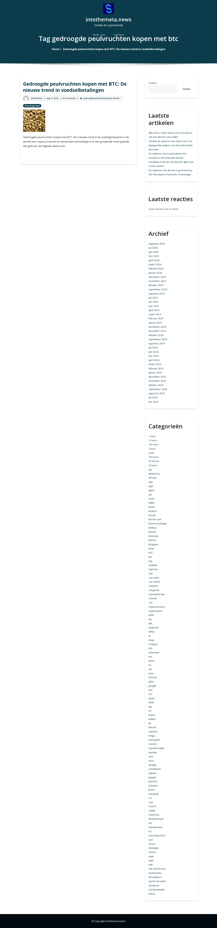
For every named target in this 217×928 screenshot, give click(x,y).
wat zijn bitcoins (157, 868)
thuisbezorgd (156, 818)
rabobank (154, 793)
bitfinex (153, 527)
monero (153, 743)
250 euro (154, 456)
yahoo (152, 893)
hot (150, 694)
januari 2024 (155, 372)
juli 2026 (153, 247)
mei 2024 (154, 355)
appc (151, 486)
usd (151, 839)
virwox (152, 852)
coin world (154, 581)
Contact (119, 34)
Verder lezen (38, 156)
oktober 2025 (156, 285)
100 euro (154, 444)
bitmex (152, 531)
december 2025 (157, 276)
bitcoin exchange (158, 523)
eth (150, 648)
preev (152, 789)
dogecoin (154, 627)
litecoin (152, 727)
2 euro (152, 448)
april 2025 (154, 310)
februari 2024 (156, 368)
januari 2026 (155, 272)
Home (55, 49)
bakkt (151, 502)
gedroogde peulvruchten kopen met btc (101, 98)
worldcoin (154, 885)
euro (151, 673)
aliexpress (154, 473)
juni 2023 (154, 401)
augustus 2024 (157, 343)
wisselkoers (155, 877)
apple (152, 490)
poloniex (153, 785)
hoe (151, 689)
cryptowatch (155, 610)
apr (150, 494)
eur (150, 669)
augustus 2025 (157, 293)
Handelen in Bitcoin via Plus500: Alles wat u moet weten (171, 164)
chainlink (153, 565)
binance (153, 511)
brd (150, 552)
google (152, 685)
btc (150, 556)
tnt (150, 823)
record (152, 806)
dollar (152, 631)
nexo (151, 760)
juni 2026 (154, 251)
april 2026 (154, 260)
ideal (151, 702)
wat (151, 864)
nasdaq (152, 752)
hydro (152, 698)
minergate (154, 739)
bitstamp (153, 535)
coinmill (152, 598)
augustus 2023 (157, 393)
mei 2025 (154, 306)
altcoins (153, 477)
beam (152, 506)
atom (151, 498)
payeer (152, 773)
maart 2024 (155, 364)
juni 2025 (154, 301)
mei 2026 (154, 255)
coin (151, 573)
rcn (150, 798)
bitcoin (152, 515)
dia (150, 619)
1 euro (152, 436)
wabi (151, 860)
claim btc (153, 569)
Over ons (99, 34)
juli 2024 (153, 347)
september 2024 (158, 339)
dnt (150, 623)
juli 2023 (153, 397)
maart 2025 (155, 314)
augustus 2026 (157, 243)
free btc (153, 677)
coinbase (153, 585)
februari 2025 (156, 318)
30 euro (153, 465)
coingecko (154, 590)
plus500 (153, 781)
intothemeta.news (108, 19)
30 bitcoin (154, 461)
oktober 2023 (156, 385)
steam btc (154, 814)
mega (152, 735)
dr (150, 635)
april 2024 (154, 360)
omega (152, 764)
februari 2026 (156, 268)
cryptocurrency (157, 606)
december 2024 (157, 326)
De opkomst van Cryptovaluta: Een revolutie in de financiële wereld (167, 155)
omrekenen (155, 768)
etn (150, 656)
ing (150, 706)
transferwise (156, 827)
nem (151, 756)
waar (151, 856)
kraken (152, 719)
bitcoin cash (155, 519)
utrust (152, 843)
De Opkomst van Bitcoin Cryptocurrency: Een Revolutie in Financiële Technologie (171, 172)
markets (153, 731)
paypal (152, 777)
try (150, 831)
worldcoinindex (157, 889)
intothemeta (36, 98)
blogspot (153, 544)
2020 (151, 452)
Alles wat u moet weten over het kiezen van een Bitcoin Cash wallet (170, 134)
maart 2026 (155, 264)
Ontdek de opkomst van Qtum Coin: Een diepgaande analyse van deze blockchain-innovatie (171, 145)
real (151, 802)
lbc (150, 723)
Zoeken (153, 82)
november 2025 (157, 281)
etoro (152, 660)
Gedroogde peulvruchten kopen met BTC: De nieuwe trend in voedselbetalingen (114, 49)
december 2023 (157, 376)
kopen (152, 714)
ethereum (154, 652)
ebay (151, 640)
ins (150, 710)
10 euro (153, 440)
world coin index (157, 881)
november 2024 (157, 330)
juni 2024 (154, 351)
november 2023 (157, 380)
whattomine (155, 872)
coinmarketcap (156, 594)
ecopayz (153, 644)
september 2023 (158, 389)
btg (150, 561)
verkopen (154, 847)
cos (150, 602)
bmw (151, 548)
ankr (151, 481)
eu (150, 664)
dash (151, 615)
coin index (154, 577)
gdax (151, 681)
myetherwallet (156, 748)
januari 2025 (155, 322)
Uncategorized (32, 105)
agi (150, 469)
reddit (152, 810)
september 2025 (158, 289)
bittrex (152, 540)
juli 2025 (153, 297)
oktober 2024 (156, 335)
